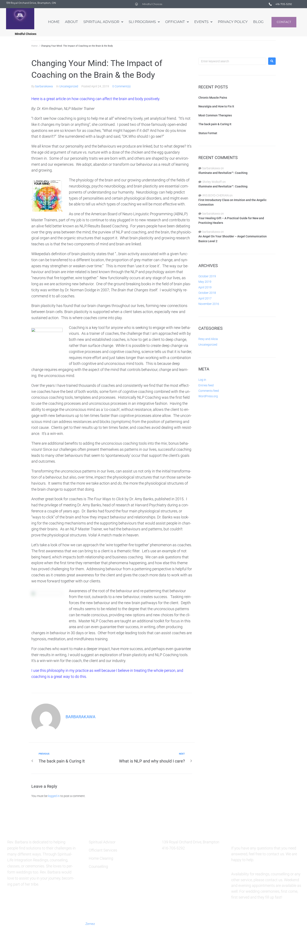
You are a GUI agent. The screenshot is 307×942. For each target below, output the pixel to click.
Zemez (90, 924)
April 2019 (205, 287)
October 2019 (207, 276)
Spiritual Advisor (102, 842)
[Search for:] (232, 61)
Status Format (207, 133)
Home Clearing (101, 858)
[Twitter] (242, 923)
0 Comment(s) (121, 86)
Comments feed (208, 390)
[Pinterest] (252, 923)
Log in (202, 379)
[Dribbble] (273, 923)
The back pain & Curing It (214, 124)
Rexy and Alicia (208, 339)
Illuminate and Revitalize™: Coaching (222, 172)
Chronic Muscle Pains (212, 97)
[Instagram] (263, 923)
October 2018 (207, 292)
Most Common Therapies (215, 115)
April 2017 (205, 298)
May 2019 (204, 281)
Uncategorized (68, 86)
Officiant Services (103, 850)
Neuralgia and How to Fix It (216, 106)
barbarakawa (44, 86)
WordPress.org (208, 396)
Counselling (98, 866)
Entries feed (206, 385)
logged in (54, 796)
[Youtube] (283, 923)
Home (34, 46)
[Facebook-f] (232, 923)
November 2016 (208, 304)
